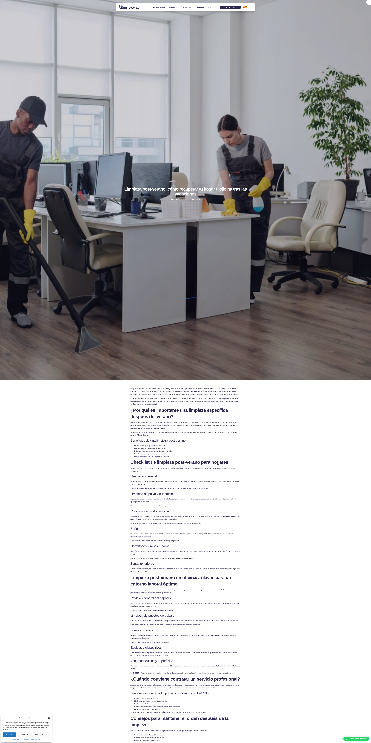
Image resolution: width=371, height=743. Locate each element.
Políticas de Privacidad (28, 739)
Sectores (187, 7)
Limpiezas (173, 7)
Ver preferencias (41, 734)
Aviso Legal (38, 739)
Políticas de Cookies (17, 739)
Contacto (200, 7)
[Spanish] (246, 7)
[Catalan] (244, 7)
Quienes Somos (159, 7)
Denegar (24, 734)
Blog (209, 7)
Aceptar (9, 734)
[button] (49, 718)
